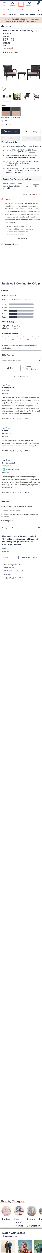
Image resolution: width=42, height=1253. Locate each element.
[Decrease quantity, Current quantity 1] (2, 124)
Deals (4, 14)
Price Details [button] (7, 48)
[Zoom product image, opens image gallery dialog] (3, 89)
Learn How (15, 165)
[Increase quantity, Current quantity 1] (10, 124)
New (22, 14)
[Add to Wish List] (37, 31)
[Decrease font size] (40, 194)
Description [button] (9, 199)
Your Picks (13, 14)
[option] (21, 20)
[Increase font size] (37, 194)
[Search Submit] (38, 10)
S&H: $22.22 (7, 45)
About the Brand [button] (11, 244)
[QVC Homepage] (2, 26)
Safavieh (6, 36)
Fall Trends (30, 14)
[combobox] (19, 10)
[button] (4, 5)
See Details (18, 172)
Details (32, 152)
